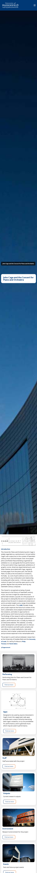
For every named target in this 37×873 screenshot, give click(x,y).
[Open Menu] (35, 5)
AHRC (21, 605)
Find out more (9, 685)
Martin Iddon (13, 644)
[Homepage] (10, 5)
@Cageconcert (5, 647)
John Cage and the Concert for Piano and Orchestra (18, 264)
